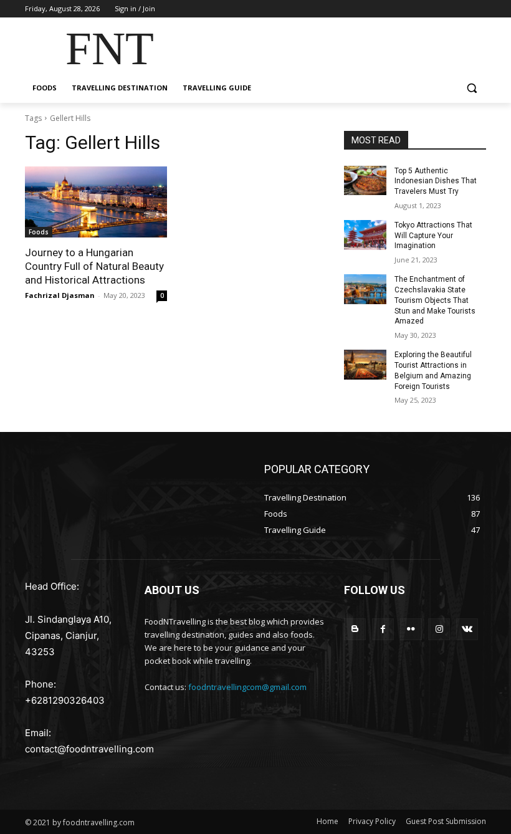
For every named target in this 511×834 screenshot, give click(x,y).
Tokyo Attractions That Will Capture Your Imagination (433, 236)
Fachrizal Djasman (60, 295)
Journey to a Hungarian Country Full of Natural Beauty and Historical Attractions (94, 266)
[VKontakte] (467, 629)
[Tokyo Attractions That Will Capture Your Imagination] (365, 235)
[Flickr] (411, 629)
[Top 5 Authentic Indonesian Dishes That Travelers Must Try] (365, 181)
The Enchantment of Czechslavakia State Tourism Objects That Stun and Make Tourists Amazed (434, 300)
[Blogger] (355, 629)
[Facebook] (383, 629)
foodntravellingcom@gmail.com (247, 687)
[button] (471, 88)
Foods (39, 232)
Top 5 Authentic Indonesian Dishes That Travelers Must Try (435, 181)
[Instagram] (439, 629)
